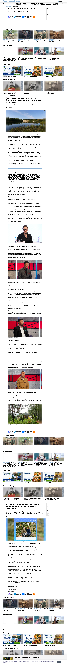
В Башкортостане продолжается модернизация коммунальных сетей (52, 4)
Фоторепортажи (9, 6)
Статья (4, 3)
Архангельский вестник (11, 1)
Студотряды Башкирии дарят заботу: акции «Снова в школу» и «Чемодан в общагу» (37, 4)
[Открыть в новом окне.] (10, 17)
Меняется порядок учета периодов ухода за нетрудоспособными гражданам (22, 4)
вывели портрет (19, 342)
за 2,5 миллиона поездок (33, 142)
